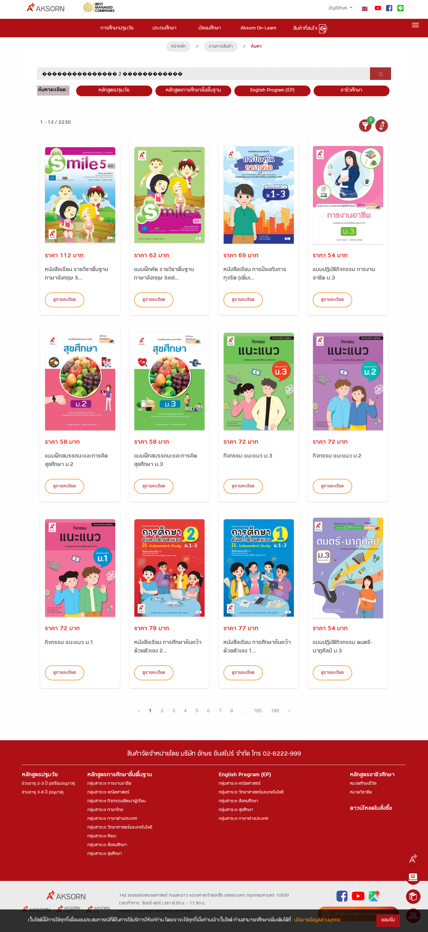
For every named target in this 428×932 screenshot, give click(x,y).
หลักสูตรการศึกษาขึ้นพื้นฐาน (119, 775)
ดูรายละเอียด (64, 300)
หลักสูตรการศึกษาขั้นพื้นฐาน (193, 91)
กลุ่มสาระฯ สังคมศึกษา (107, 845)
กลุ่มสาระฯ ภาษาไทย (105, 810)
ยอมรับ (388, 921)
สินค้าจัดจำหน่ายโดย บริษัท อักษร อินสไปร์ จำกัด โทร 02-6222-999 (214, 754)
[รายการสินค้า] (413, 896)
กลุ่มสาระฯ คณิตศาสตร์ (108, 793)
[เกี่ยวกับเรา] (413, 858)
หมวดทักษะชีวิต (363, 784)
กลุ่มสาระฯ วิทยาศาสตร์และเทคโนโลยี (119, 828)
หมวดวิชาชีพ (361, 793)
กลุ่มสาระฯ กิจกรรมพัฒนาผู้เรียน (116, 802)
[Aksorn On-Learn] (413, 877)
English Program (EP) (272, 91)
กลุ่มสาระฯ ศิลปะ (102, 837)
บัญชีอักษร (339, 9)
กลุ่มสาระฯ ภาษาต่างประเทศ (112, 819)
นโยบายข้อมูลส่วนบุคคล (317, 921)
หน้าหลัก (178, 47)
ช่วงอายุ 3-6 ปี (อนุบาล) (43, 793)
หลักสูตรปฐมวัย (40, 775)
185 (257, 711)
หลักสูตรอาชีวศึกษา (372, 775)
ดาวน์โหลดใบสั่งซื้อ (371, 809)
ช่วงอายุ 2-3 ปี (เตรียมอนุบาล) (48, 784)
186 (275, 711)
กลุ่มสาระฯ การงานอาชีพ (109, 784)
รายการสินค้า (221, 47)
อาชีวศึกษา (351, 91)
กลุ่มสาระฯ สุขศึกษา (104, 854)
